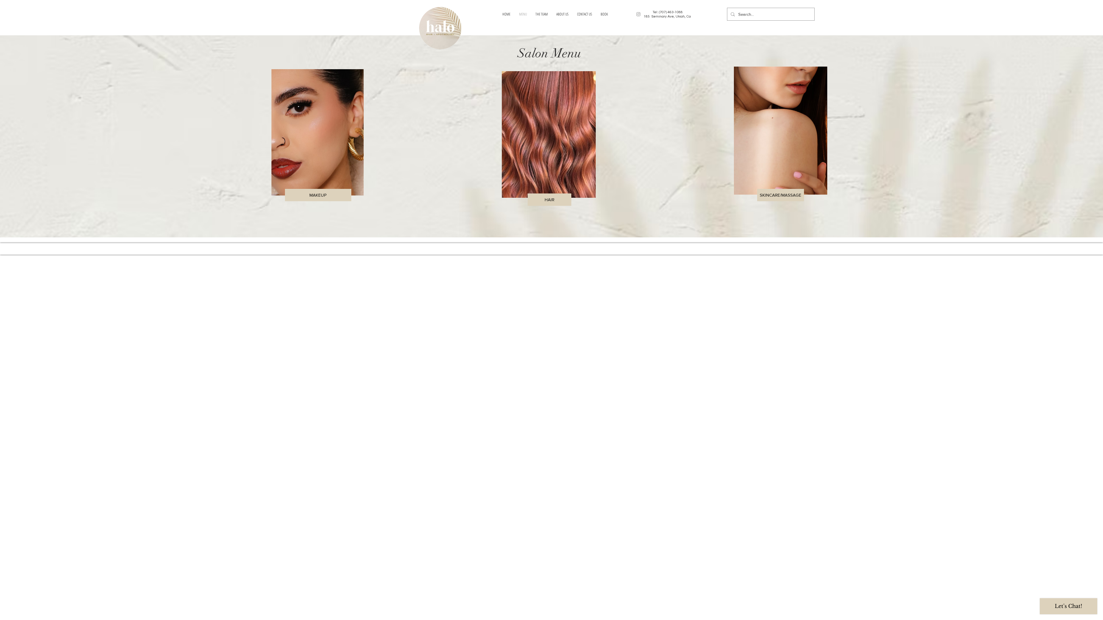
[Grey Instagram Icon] (638, 14)
